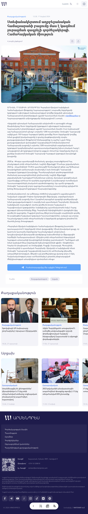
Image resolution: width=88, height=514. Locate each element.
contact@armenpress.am (37, 468)
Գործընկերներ (12, 440)
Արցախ (55, 279)
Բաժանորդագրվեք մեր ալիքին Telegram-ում (46, 267)
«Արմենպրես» (72, 115)
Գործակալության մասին (16, 429)
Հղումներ (9, 436)
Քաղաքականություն (39, 279)
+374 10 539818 (34, 463)
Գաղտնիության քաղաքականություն (21, 447)
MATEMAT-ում (79, 507)
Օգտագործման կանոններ (17, 444)
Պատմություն (11, 433)
